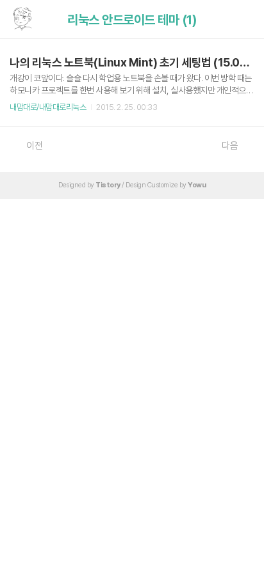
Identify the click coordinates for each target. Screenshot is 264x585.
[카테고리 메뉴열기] (241, 19)
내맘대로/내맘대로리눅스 (48, 107)
